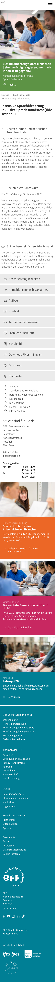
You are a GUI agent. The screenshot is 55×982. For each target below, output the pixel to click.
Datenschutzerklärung (14, 849)
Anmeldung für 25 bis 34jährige (28, 290)
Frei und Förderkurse (14, 739)
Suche (6, 841)
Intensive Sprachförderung (17, 98)
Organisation (9, 806)
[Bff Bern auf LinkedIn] (18, 917)
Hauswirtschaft (10, 774)
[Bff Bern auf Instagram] (13, 917)
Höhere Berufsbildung (14, 723)
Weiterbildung (10, 719)
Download (15, 365)
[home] (3, 2)
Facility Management (14, 762)
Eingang (5, 94)
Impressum (9, 845)
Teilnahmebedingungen (23, 322)
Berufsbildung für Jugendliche (18, 731)
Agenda (7, 828)
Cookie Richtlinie (11, 853)
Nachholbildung (11, 778)
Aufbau (13, 300)
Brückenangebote (21, 94)
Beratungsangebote (13, 793)
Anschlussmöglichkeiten (24, 279)
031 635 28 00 (10, 908)
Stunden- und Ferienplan (16, 798)
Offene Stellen (10, 823)
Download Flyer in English (25, 354)
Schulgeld (15, 344)
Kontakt (13, 311)
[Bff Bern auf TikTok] (23, 917)
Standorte (15, 376)
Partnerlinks (9, 819)
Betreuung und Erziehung (16, 758)
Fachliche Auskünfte (21, 333)
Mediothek (8, 802)
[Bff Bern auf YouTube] (8, 917)
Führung (7, 766)
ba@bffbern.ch (11, 455)
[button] (50, 4)
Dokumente (9, 837)
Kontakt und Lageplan (14, 815)
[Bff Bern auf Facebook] (3, 917)
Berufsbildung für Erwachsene (18, 727)
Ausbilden (8, 755)
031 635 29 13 (10, 452)
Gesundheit (9, 770)
